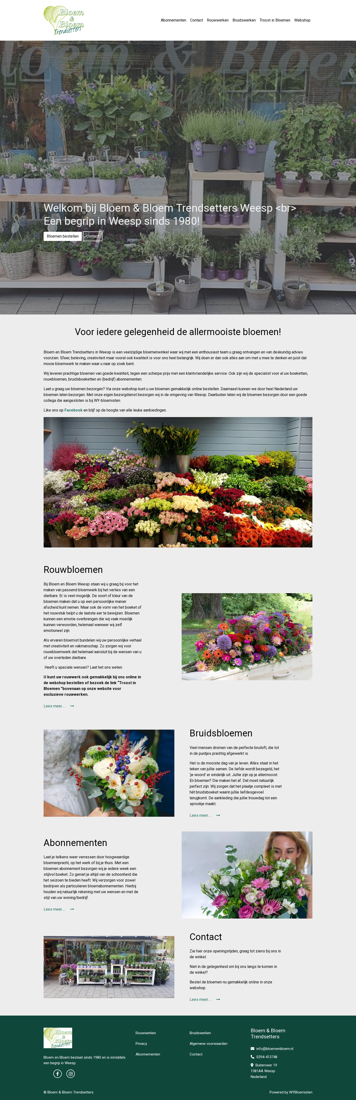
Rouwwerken (218, 20)
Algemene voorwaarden (208, 1043)
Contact (196, 20)
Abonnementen (173, 20)
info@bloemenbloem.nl (274, 1049)
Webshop (302, 20)
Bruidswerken (244, 20)
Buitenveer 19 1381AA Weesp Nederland (264, 1071)
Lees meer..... (55, 706)
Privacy (141, 1043)
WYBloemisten (300, 1092)
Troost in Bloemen (275, 20)
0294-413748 (266, 1057)
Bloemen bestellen (63, 236)
